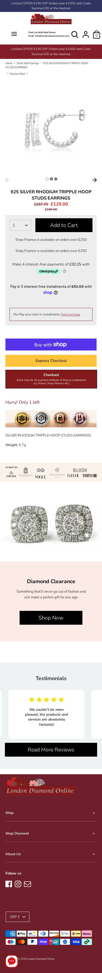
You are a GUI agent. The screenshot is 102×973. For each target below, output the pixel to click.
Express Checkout (51, 360)
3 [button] (55, 179)
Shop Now (51, 617)
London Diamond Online (40, 959)
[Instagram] (18, 883)
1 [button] (47, 179)
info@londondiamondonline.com (52, 35)
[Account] (85, 31)
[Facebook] (8, 883)
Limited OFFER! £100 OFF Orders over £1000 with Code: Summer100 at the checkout (51, 5)
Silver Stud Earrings (28, 63)
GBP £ (15, 916)
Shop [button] (9, 812)
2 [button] (51, 179)
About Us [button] (13, 854)
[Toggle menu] (14, 34)
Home (8, 63)
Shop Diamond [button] (17, 833)
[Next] (95, 180)
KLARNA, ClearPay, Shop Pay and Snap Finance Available (51, 49)
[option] (51, 49)
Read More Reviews (51, 749)
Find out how (70, 314)
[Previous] (7, 180)
